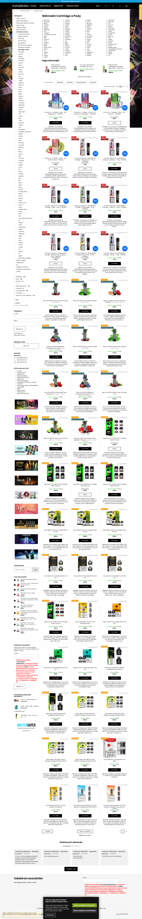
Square (20, 198)
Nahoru (48, 831)
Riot (19, 180)
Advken (20, 56)
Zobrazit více (71, 869)
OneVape (21, 160)
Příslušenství (20, 262)
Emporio (20, 96)
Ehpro (20, 89)
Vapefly (20, 229)
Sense (20, 185)
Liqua (19, 140)
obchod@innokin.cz (22, 358)
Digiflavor (21, 83)
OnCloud (21, 158)
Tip (18, 284)
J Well (20, 120)
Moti (19, 149)
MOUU (20, 151)
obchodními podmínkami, (20, 662)
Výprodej (20, 288)
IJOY (19, 114)
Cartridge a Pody (23, 49)
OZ (19, 169)
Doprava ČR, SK (21, 372)
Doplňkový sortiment (22, 267)
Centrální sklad (22, 291)
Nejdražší (69, 82)
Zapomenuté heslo (19, 335)
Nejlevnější (60, 82)
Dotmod (20, 85)
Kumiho (20, 136)
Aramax (20, 63)
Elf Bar (20, 94)
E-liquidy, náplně (21, 27)
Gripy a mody (20, 25)
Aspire (20, 69)
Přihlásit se (19, 329)
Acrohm (20, 54)
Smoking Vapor (22, 191)
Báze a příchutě (21, 29)
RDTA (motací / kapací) (25, 45)
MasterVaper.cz (26, 730)
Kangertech (21, 129)
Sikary (20, 187)
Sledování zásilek (22, 376)
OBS (19, 156)
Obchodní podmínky (23, 377)
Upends (20, 222)
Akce (19, 279)
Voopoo (20, 247)
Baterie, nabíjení (21, 260)
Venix (20, 240)
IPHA (19, 118)
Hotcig (20, 109)
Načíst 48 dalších (85, 831)
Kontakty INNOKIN (42, 908)
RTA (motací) (22, 41)
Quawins (20, 176)
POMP (20, 171)
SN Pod (20, 196)
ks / (26, 346)
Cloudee (20, 78)
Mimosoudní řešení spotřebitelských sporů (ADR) (27, 386)
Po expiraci (20, 293)
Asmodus (21, 67)
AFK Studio (21, 58)
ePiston (20, 98)
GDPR (18, 389)
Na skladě (20, 276)
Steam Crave (22, 202)
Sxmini (20, 211)
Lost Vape (21, 145)
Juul (19, 127)
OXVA (20, 167)
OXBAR (20, 165)
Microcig (20, 147)
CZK (106, 6)
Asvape (20, 72)
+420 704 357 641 (21, 360)
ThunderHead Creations (25, 218)
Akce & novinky (20, 18)
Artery (20, 65)
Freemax (21, 100)
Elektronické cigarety (22, 21)
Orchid (20, 163)
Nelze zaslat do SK (23, 286)
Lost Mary (21, 143)
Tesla (20, 214)
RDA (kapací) (22, 43)
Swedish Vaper (22, 209)
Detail (114, 123)
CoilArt (20, 80)
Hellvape (20, 107)
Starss (20, 200)
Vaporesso (21, 234)
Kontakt (19, 371)
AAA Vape (21, 52)
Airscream (21, 61)
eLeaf (20, 92)
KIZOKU (20, 134)
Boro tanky (21, 38)
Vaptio (20, 236)
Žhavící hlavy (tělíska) (24, 258)
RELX (19, 178)
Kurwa (20, 138)
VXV (19, 249)
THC (19, 216)
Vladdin (20, 242)
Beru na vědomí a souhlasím (84, 905)
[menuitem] (33, 6)
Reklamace (20, 379)
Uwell (19, 225)
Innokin (20, 116)
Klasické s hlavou (23, 36)
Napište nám (21, 374)
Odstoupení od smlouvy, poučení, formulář (27, 383)
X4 (19, 254)
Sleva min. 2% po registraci (25, 295)
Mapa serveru (21, 390)
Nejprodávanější (81, 82)
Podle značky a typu (24, 34)
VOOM (20, 245)
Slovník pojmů (21, 392)
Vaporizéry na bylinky (24, 47)
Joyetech (21, 123)
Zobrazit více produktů (84, 77)
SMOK (20, 194)
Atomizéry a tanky (22, 32)
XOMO (20, 256)
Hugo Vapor (21, 112)
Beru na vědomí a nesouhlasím (85, 911)
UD (19, 220)
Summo (20, 205)
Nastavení (50, 915)
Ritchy (20, 183)
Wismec (20, 251)
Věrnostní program (22, 380)
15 (126, 831)
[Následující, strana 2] (122, 831)
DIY (17, 265)
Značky (18, 271)
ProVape (20, 174)
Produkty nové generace (23, 269)
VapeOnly (21, 231)
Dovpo (20, 87)
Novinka (19, 281)
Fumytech (21, 103)
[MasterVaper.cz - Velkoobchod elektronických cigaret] (26, 725)
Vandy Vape (21, 227)
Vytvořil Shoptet (123, 914)
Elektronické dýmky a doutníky (25, 23)
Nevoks (20, 154)
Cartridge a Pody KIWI (24, 132)
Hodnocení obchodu (23, 393)
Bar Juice (21, 74)
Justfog (20, 125)
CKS (19, 76)
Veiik (19, 238)
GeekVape (21, 105)
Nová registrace (18, 333)
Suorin (20, 207)
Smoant (20, 189)
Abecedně (93, 82)
